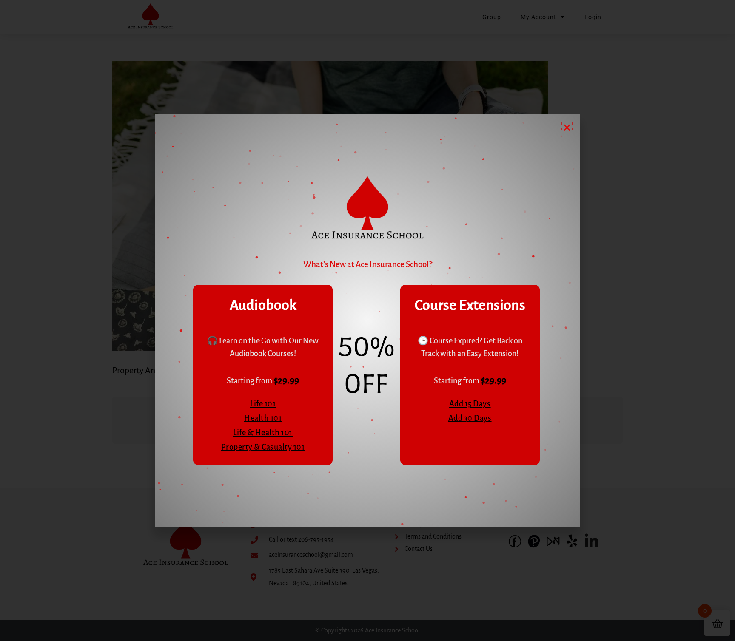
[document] (367, 320)
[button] (567, 127)
